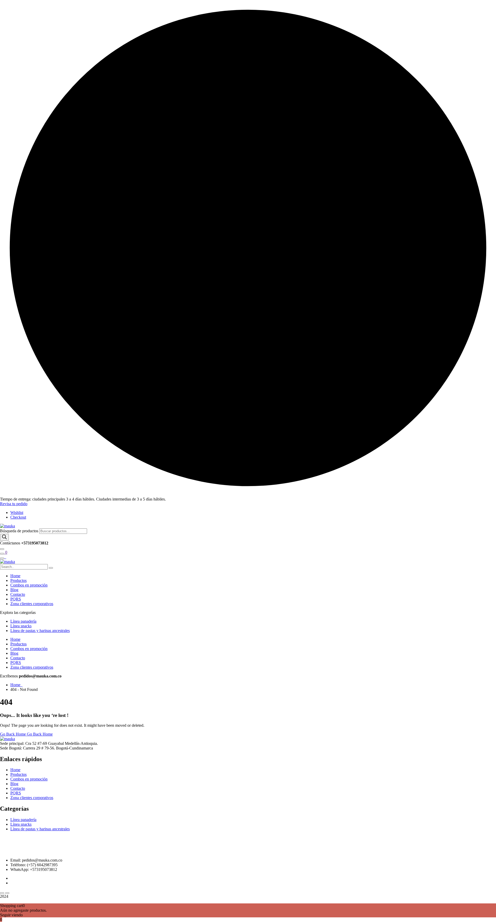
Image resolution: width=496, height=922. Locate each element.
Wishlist (16, 512)
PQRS (15, 599)
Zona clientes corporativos (31, 603)
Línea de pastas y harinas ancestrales (40, 630)
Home (15, 576)
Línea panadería (23, 621)
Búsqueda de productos (19, 531)
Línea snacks (21, 626)
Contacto (17, 594)
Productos (18, 580)
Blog (14, 590)
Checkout (18, 517)
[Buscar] (4, 537)
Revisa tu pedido (13, 504)
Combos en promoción (29, 585)
